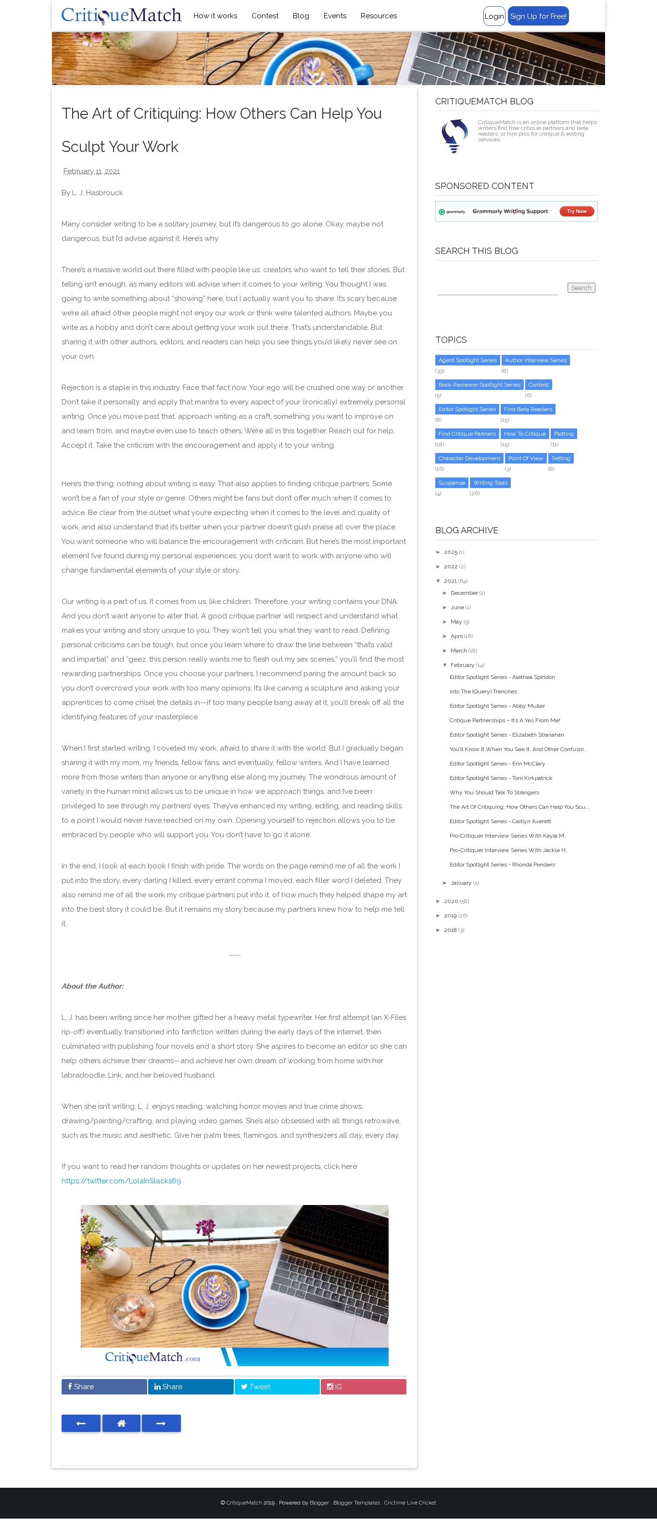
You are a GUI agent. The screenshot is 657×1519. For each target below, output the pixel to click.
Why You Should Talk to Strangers (494, 792)
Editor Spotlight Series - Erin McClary (497, 763)
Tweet (259, 1386)
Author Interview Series (536, 360)
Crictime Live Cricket (410, 1503)
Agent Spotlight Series (468, 360)
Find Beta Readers (528, 409)
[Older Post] (161, 1423)
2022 (451, 566)
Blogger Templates (357, 1503)
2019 (450, 915)
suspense (452, 482)
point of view (525, 458)
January (461, 882)
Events (335, 16)
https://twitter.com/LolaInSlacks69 (121, 1181)
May (456, 621)
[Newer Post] (81, 1423)
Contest (265, 16)
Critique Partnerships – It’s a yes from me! (505, 720)
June (457, 607)
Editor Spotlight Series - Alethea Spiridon (502, 677)
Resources (379, 16)
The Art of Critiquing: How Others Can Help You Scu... (520, 806)
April (457, 636)
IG (337, 1386)
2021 (450, 580)
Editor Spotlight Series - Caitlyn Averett (500, 821)
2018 (450, 930)
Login (494, 16)
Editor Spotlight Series (467, 409)
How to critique (525, 433)
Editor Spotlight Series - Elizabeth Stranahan (507, 734)
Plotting (564, 433)
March (459, 650)
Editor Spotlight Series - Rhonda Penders (502, 864)
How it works (215, 16)
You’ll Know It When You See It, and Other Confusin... (519, 749)
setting (561, 458)
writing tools (490, 482)
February (463, 665)
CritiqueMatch (245, 1503)
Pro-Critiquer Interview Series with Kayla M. (508, 835)
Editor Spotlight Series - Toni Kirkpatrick (501, 778)
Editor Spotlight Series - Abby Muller (497, 706)
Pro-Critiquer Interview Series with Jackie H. (508, 850)
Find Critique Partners (467, 433)
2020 (451, 901)
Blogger (320, 1503)
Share (83, 1386)
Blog (301, 16)
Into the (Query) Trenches (483, 691)
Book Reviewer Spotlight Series (479, 384)
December (464, 593)
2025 (450, 552)
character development (469, 458)
